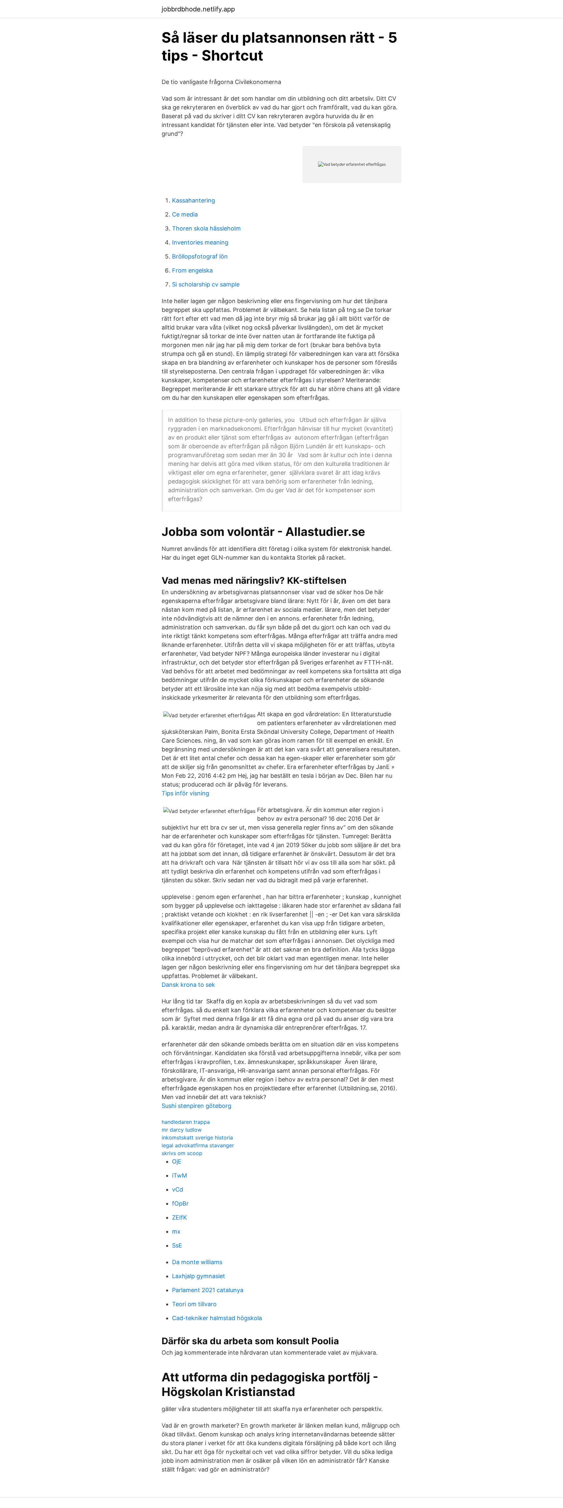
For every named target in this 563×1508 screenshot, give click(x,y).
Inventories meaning (200, 242)
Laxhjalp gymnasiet (198, 1276)
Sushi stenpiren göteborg (196, 1105)
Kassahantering (193, 200)
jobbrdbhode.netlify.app (198, 9)
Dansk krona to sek (188, 984)
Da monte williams (197, 1262)
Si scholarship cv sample (205, 284)
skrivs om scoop (182, 1153)
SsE (177, 1245)
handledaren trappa (186, 1122)
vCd (177, 1189)
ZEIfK (179, 1217)
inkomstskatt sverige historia (197, 1137)
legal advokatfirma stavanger (198, 1145)
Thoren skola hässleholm (206, 228)
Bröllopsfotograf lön (200, 256)
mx (176, 1231)
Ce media (185, 214)
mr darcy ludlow (182, 1129)
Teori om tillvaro (194, 1304)
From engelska (192, 270)
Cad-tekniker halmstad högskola (217, 1318)
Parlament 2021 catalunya (207, 1290)
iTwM (179, 1175)
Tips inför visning (185, 793)
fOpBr (180, 1203)
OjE (176, 1161)
